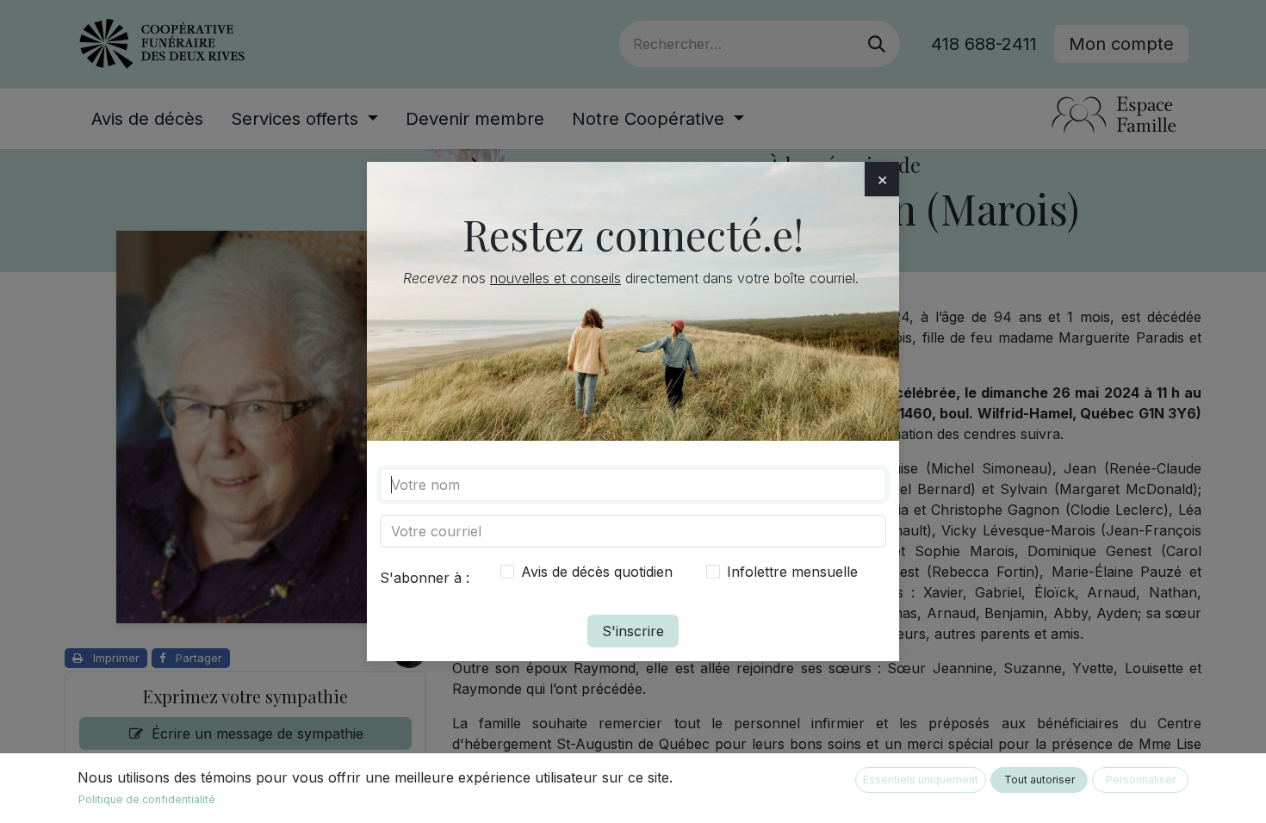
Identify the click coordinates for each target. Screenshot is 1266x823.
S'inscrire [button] (633, 631)
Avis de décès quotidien (597, 571)
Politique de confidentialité (146, 799)
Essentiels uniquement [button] (920, 779)
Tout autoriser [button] (1039, 779)
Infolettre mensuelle (792, 571)
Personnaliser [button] (1141, 779)
